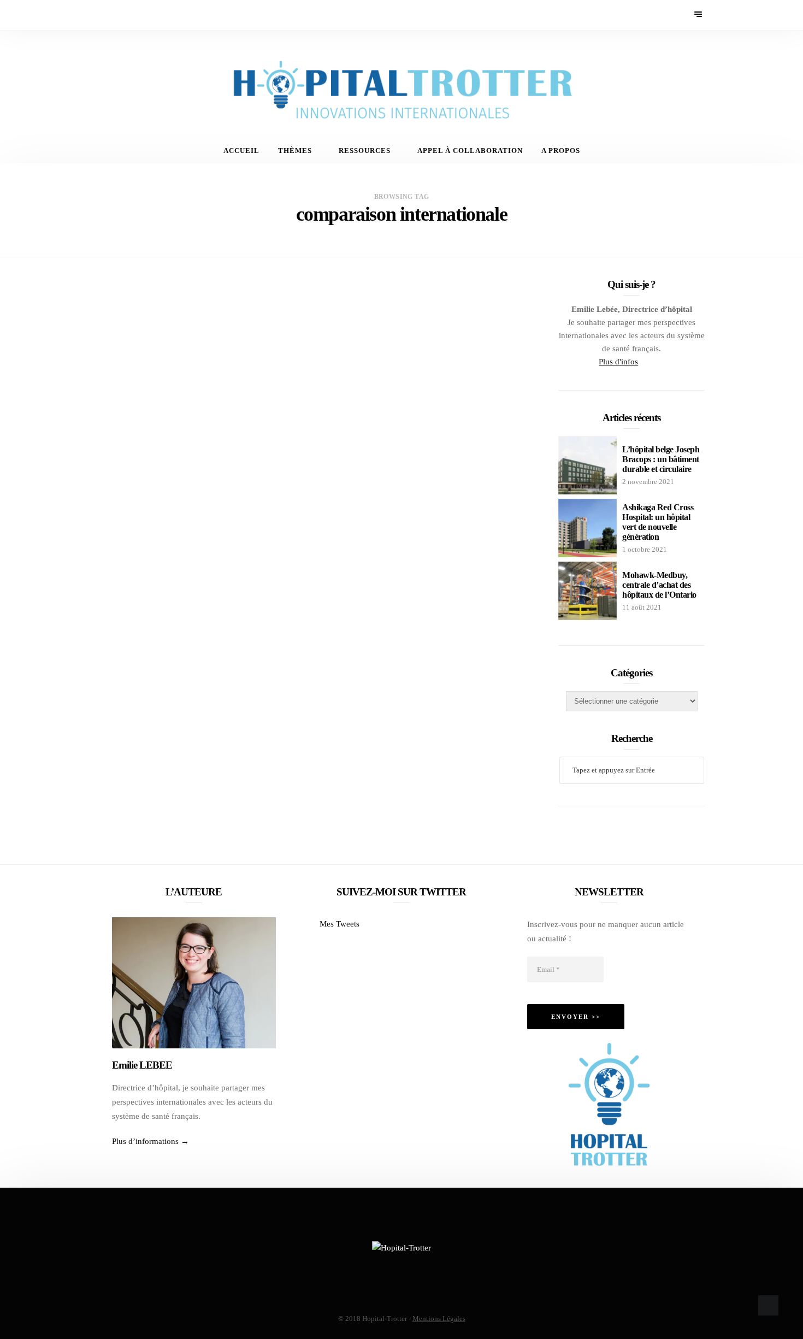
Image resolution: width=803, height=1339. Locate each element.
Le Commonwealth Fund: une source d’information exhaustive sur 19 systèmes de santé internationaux (403, 536)
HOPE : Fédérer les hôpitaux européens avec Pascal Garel (375, 727)
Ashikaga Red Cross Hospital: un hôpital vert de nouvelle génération (657, 522)
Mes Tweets (339, 923)
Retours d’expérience (414, 700)
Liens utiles (314, 318)
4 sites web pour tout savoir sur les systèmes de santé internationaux (390, 345)
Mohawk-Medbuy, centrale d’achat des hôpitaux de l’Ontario (659, 584)
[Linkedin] (150, 15)
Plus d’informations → (150, 1141)
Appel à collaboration (470, 151)
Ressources (365, 151)
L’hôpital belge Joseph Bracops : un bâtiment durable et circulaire (660, 459)
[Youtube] (135, 15)
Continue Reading (321, 451)
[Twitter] (120, 15)
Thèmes (295, 151)
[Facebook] (105, 15)
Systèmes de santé (388, 318)
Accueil (241, 151)
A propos (560, 151)
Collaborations (323, 700)
